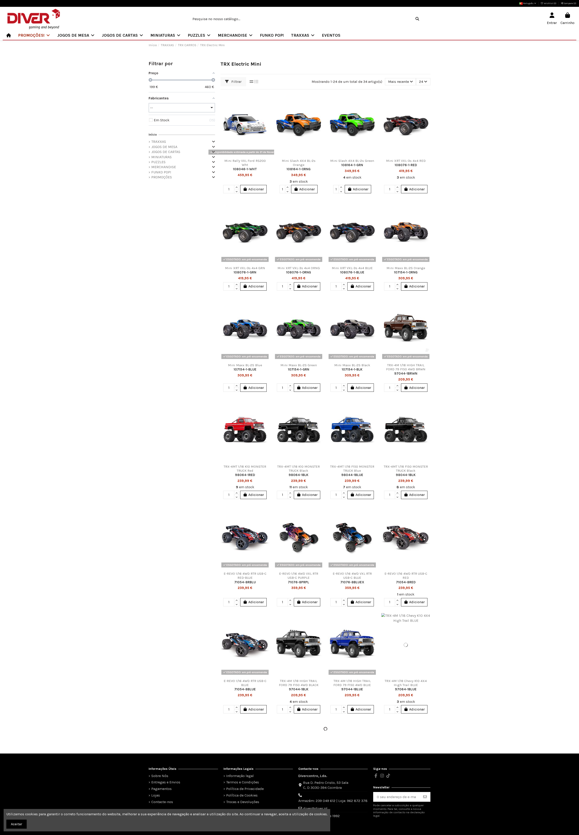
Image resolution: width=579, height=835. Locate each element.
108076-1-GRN (245, 272)
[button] (34, 35)
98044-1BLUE (352, 475)
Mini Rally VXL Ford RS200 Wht (245, 163)
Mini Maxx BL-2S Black (352, 365)
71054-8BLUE (245, 689)
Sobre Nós (159, 776)
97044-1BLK (298, 689)
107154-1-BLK (352, 369)
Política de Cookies (242, 795)
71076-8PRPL (298, 582)
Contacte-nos (162, 802)
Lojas (155, 795)
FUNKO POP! (161, 172)
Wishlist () (550, 3)
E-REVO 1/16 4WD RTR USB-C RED (405, 576)
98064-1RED (245, 475)
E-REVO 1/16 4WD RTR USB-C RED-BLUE (245, 576)
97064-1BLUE (406, 689)
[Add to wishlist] (266, 100)
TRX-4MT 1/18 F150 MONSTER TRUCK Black (406, 468)
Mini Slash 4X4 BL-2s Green (352, 161)
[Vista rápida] (266, 117)
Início (153, 134)
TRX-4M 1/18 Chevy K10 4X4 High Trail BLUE (406, 683)
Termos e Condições (242, 782)
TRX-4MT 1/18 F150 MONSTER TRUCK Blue (352, 468)
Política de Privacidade (245, 789)
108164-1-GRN (352, 165)
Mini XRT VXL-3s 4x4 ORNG (299, 268)
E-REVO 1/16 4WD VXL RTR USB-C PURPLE (298, 576)
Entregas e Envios (165, 782)
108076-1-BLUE (352, 272)
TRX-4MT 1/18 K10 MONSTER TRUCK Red (245, 468)
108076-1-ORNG (298, 272)
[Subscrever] (425, 797)
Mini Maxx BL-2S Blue (245, 365)
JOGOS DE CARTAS (165, 152)
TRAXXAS (158, 141)
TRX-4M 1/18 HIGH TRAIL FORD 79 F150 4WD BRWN (405, 367)
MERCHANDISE (163, 167)
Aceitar (16, 824)
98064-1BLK (298, 475)
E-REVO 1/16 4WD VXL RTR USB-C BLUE (352, 576)
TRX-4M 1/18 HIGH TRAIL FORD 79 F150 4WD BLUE (352, 683)
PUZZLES (158, 162)
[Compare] (266, 108)
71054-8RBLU (245, 582)
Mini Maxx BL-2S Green (298, 365)
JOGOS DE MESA (164, 147)
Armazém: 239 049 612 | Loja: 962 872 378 (333, 801)
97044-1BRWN (405, 373)
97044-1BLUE (352, 689)
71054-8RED (406, 582)
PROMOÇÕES (161, 177)
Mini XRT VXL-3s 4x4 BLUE (352, 268)
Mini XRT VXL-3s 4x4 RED (406, 161)
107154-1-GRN (298, 369)
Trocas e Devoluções (242, 802)
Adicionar (256, 189)
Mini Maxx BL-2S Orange (406, 268)
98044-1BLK (406, 475)
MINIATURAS (161, 157)
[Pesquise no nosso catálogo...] (417, 19)
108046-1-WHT (245, 169)
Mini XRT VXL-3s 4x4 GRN (245, 268)
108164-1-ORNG (299, 169)
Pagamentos (161, 789)
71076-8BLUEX (352, 582)
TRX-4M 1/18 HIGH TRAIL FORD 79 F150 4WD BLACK (298, 683)
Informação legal (240, 776)
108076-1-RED (406, 165)
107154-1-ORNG (406, 272)
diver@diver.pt (315, 808)
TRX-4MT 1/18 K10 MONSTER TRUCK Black (298, 468)
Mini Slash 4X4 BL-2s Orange (299, 163)
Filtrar (236, 81)
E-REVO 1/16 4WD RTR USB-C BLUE (245, 683)
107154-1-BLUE (245, 369)
